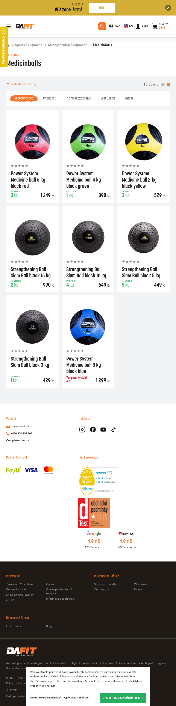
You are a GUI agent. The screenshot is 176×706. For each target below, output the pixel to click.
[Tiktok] (114, 429)
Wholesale (140, 584)
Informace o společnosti (60, 599)
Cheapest (49, 98)
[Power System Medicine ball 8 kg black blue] (88, 327)
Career (50, 584)
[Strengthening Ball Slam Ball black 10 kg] (88, 237)
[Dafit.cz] (25, 26)
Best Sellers (107, 98)
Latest (129, 98)
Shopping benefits (105, 584)
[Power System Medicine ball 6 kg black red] (32, 142)
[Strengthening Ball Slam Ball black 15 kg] (32, 237)
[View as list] (162, 84)
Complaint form (16, 589)
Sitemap (11, 690)
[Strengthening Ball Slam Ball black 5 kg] (143, 237)
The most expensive (78, 98)
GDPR (10, 600)
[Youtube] (103, 429)
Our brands (13, 626)
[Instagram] (82, 429)
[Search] (102, 26)
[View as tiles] (168, 84)
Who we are (101, 589)
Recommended (23, 98)
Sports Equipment (28, 45)
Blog (49, 626)
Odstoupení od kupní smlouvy (59, 591)
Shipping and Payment (20, 595)
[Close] (168, 8)
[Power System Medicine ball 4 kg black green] (88, 142)
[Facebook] (93, 429)
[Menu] (8, 26)
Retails (138, 589)
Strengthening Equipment (67, 45)
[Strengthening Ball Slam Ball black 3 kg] (32, 327)
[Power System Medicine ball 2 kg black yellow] (143, 142)
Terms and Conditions (19, 584)
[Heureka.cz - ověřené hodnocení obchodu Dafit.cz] (99, 494)
